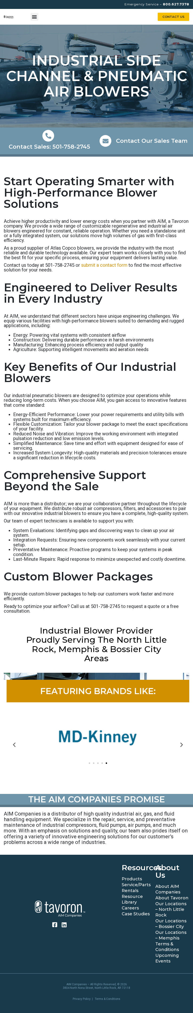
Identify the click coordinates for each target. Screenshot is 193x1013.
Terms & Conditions (167, 946)
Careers (130, 908)
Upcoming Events (167, 958)
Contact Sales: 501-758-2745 (49, 146)
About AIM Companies (167, 889)
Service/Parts (136, 884)
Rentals (130, 890)
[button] (34, 17)
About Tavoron (172, 898)
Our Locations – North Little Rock (170, 909)
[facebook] (55, 925)
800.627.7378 (176, 4)
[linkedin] (65, 925)
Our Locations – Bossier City (170, 923)
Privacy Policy (82, 999)
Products (132, 879)
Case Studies (136, 913)
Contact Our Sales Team (152, 140)
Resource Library (132, 899)
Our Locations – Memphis (170, 935)
